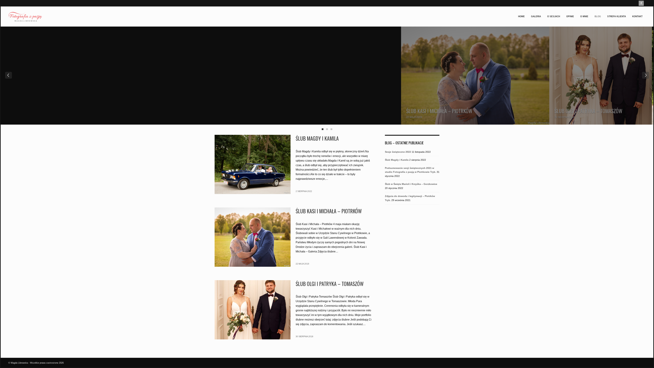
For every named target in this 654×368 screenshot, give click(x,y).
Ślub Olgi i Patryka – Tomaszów (588, 111)
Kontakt (637, 16)
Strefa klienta (616, 16)
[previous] (8, 75)
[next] (645, 75)
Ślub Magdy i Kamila (317, 138)
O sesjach (553, 16)
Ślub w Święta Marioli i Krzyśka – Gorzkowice (411, 184)
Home (521, 16)
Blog (598, 16)
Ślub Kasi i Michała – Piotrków (439, 111)
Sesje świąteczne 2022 (398, 151)
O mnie (584, 16)
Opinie (570, 16)
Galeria (536, 16)
